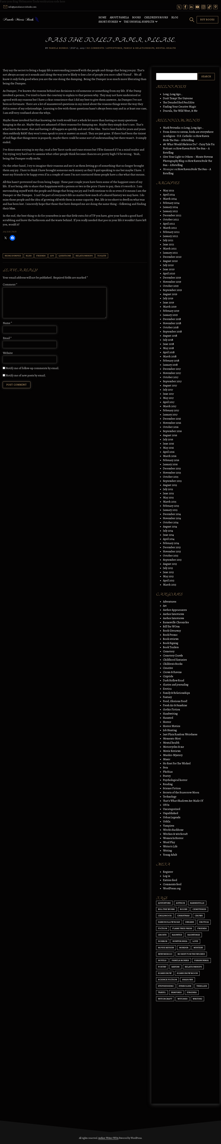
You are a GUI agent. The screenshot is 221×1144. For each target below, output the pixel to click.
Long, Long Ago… (172, 94)
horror (162, 941)
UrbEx (166, 821)
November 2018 (172, 323)
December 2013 (172, 547)
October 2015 (170, 477)
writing (197, 998)
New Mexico (165, 953)
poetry (162, 966)
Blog (174, 17)
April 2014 (168, 539)
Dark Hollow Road (173, 680)
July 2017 (168, 390)
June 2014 (168, 535)
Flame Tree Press (182, 928)
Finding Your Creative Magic (179, 107)
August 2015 (170, 485)
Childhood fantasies (175, 660)
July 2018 (168, 340)
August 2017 (170, 385)
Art (165, 606)
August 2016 (170, 435)
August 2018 (170, 336)
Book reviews (171, 639)
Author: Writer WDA (108, 1138)
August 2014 (170, 527)
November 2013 (172, 551)
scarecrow (165, 973)
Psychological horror (175, 780)
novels (162, 960)
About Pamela (119, 17)
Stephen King (166, 985)
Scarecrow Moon (187, 973)
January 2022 (170, 236)
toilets (101, 255)
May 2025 (168, 190)
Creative (168, 668)
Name (7, 323)
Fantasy (167, 697)
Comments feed (172, 884)
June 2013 (168, 572)
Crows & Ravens (172, 672)
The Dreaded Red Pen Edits (178, 102)
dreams (189, 921)
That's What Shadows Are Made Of (183, 801)
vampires (176, 992)
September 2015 (172, 481)
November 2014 (172, 518)
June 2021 (168, 244)
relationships (84, 255)
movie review (166, 947)
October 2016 (171, 427)
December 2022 (172, 215)
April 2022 (169, 224)
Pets (165, 768)
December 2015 (172, 468)
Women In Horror (173, 838)
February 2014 (171, 543)
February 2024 (171, 203)
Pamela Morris (58, 48)
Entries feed (170, 880)
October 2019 (171, 286)
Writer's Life (170, 846)
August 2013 (170, 564)
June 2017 (168, 394)
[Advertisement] (185, 1068)
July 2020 (168, 265)
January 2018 (170, 365)
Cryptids (168, 676)
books (183, 909)
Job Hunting (170, 730)
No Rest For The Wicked (177, 763)
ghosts (162, 934)
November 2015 (172, 473)
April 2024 (169, 195)
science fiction (167, 979)
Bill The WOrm (171, 626)
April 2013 (168, 580)
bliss (29, 255)
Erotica (167, 689)
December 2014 (172, 514)
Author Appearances (175, 610)
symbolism (185, 985)
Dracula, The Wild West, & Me (180, 111)
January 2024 (170, 207)
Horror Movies (171, 726)
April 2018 (169, 352)
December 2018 (172, 319)
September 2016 (172, 431)
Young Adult (170, 855)
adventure (164, 902)
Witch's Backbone (173, 830)
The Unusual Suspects (139, 22)
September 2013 (172, 560)
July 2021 (168, 240)
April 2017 (168, 402)
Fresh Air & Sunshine (175, 705)
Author (180, 902)
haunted (177, 934)
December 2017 (172, 369)
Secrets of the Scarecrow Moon (181, 792)
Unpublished (170, 813)
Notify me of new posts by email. (26, 375)
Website (8, 353)
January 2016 (170, 464)
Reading (168, 784)
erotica (204, 921)
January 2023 (170, 211)
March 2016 (169, 456)
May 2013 (168, 576)
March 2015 (169, 502)
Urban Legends (171, 817)
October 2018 (171, 327)
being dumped (13, 255)
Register (168, 872)
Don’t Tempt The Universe (178, 98)
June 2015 (168, 493)
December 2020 (172, 257)
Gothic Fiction (171, 709)
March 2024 (170, 199)
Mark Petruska (171, 128)
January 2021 (170, 253)
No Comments (95, 48)
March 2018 (169, 356)
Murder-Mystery (172, 755)
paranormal (201, 960)
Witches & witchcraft (175, 834)
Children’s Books (156, 17)
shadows (187, 979)
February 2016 (171, 460)
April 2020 (169, 273)
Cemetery (168, 651)
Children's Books (172, 664)
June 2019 (168, 302)
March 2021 (169, 249)
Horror (167, 722)
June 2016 (168, 444)
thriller (201, 985)
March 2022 (170, 228)
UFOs (166, 805)
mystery (198, 947)
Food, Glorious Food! (175, 701)
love (195, 941)
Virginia (192, 992)
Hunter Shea (179, 941)
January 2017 (170, 414)
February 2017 (171, 410)
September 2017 (172, 381)
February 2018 (171, 361)
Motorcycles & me (173, 747)
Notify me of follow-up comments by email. (32, 368)
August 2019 (170, 294)
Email (7, 338)
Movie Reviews (172, 751)
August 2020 (170, 261)
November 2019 (172, 282)
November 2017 (172, 373)
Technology (169, 797)
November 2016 (172, 423)
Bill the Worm (166, 909)
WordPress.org (172, 888)
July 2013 (168, 568)
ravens (175, 966)
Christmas (183, 915)
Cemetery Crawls (173, 655)
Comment (10, 284)
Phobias (168, 772)
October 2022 (171, 219)
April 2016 (169, 452)
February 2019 (171, 311)
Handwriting (170, 714)
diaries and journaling (175, 685)
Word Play (169, 842)
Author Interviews (173, 614)
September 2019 (172, 290)
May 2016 (168, 448)
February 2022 (171, 232)
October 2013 (170, 556)
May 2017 (168, 398)
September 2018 (172, 332)
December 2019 (172, 278)
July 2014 (168, 531)
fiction (162, 928)
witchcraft (165, 998)
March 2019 (169, 307)
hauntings (193, 934)
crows (199, 915)
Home (102, 17)
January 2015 (170, 510)
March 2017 (169, 406)
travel (162, 992)
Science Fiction (172, 788)
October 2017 (170, 377)
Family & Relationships (139, 48)
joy (52, 255)
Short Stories (108, 22)
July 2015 (168, 489)
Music (166, 759)
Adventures (114, 48)
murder (183, 947)
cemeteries (199, 909)
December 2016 (172, 419)
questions (65, 255)
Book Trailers (171, 647)
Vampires (168, 826)
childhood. (165, 915)
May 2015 (168, 497)
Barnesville (197, 902)
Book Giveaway (172, 631)
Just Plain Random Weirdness (180, 734)
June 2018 (168, 344)
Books (136, 17)
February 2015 (171, 506)
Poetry (167, 776)
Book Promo (170, 635)
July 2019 (168, 298)
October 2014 (170, 522)
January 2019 (170, 315)
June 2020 (169, 269)
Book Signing (170, 643)
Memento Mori (172, 738)
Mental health (166, 48)
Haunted (168, 718)
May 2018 (168, 348)
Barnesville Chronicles (176, 622)
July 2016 (168, 439)
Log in (166, 876)
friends (41, 255)
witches (182, 998)
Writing (167, 851)
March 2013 (169, 585)
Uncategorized (171, 809)
